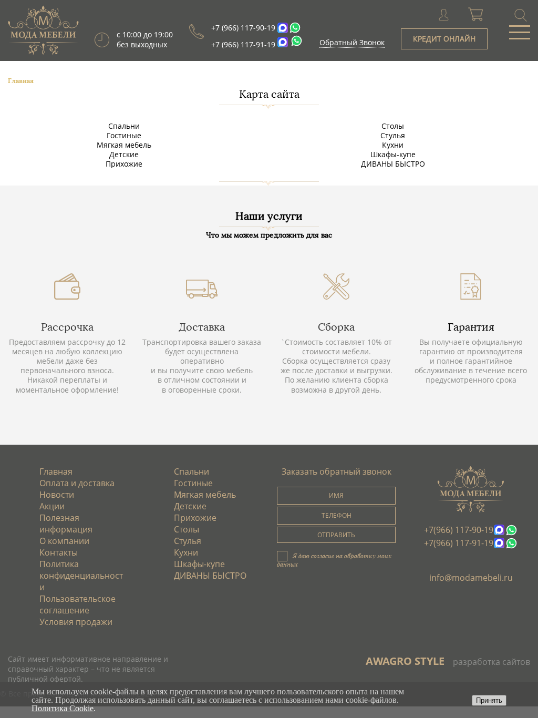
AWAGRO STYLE (405, 661)
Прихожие (124, 164)
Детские (124, 154)
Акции (52, 506)
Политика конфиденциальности (81, 575)
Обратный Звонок (352, 42)
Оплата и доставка (77, 483)
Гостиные (124, 135)
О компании (64, 541)
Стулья (392, 135)
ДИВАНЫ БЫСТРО (393, 164)
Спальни (124, 126)
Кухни (393, 145)
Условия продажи (75, 622)
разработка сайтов (491, 662)
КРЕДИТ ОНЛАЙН (444, 39)
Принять (489, 700)
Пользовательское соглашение (77, 604)
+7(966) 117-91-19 (458, 543)
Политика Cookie (63, 708)
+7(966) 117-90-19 (458, 530)
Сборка (336, 327)
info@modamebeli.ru (471, 577)
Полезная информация (65, 523)
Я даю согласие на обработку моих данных (334, 559)
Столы (392, 126)
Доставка (202, 327)
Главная (56, 471)
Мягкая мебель (124, 145)
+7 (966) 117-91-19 (243, 44)
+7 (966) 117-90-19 (243, 28)
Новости (56, 494)
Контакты (58, 552)
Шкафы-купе (393, 154)
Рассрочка (67, 327)
